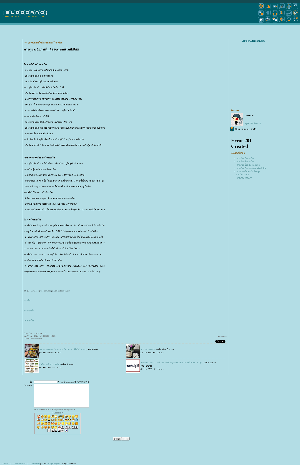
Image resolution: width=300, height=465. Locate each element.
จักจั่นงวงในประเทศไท (50, 364)
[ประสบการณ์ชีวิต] (288, 22)
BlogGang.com (54, 463)
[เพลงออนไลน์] (274, 15)
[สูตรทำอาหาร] (261, 9)
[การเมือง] (267, 15)
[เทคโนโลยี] (288, 9)
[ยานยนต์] (295, 9)
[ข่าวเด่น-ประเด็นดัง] (267, 9)
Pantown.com (34, 463)
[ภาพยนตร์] (274, 9)
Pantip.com (5, 463)
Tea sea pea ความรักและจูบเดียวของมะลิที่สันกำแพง (62, 349)
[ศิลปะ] (295, 15)
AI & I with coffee (147, 349)
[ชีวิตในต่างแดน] (295, 22)
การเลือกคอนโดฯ (244, 178)
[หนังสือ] (288, 15)
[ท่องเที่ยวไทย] (261, 22)
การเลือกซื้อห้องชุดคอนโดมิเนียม (252, 168)
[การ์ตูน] (274, 22)
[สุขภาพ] (281, 22)
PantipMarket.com (19, 463)
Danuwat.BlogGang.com (253, 41)
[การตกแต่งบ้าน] (281, 9)
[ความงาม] (261, 15)
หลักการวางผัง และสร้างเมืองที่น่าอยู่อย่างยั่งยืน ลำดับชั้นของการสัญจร (172, 362)
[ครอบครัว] (281, 15)
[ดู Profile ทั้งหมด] (253, 123)
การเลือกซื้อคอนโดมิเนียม (248, 165)
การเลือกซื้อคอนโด (245, 158)
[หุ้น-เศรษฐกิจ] (267, 22)
